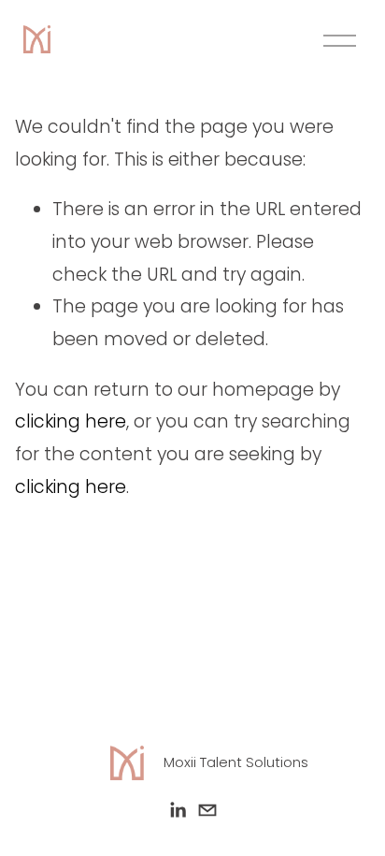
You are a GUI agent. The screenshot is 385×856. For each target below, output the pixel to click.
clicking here (70, 421)
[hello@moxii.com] (207, 810)
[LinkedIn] (177, 810)
